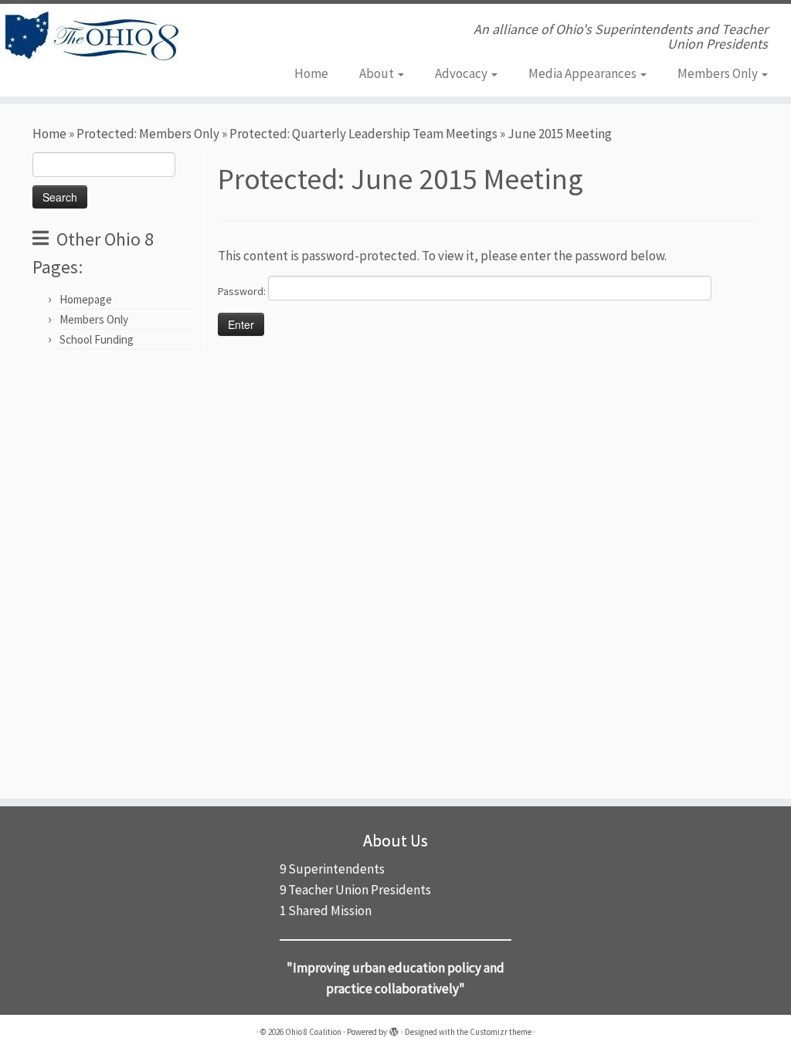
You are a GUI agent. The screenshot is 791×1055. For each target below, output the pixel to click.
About (377, 73)
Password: (243, 291)
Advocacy (462, 73)
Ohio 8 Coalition (313, 1031)
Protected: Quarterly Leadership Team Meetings (363, 133)
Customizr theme (500, 1031)
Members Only (718, 73)
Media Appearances (583, 73)
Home (311, 73)
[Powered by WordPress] (394, 1028)
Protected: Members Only (147, 133)
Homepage (85, 299)
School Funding (96, 339)
